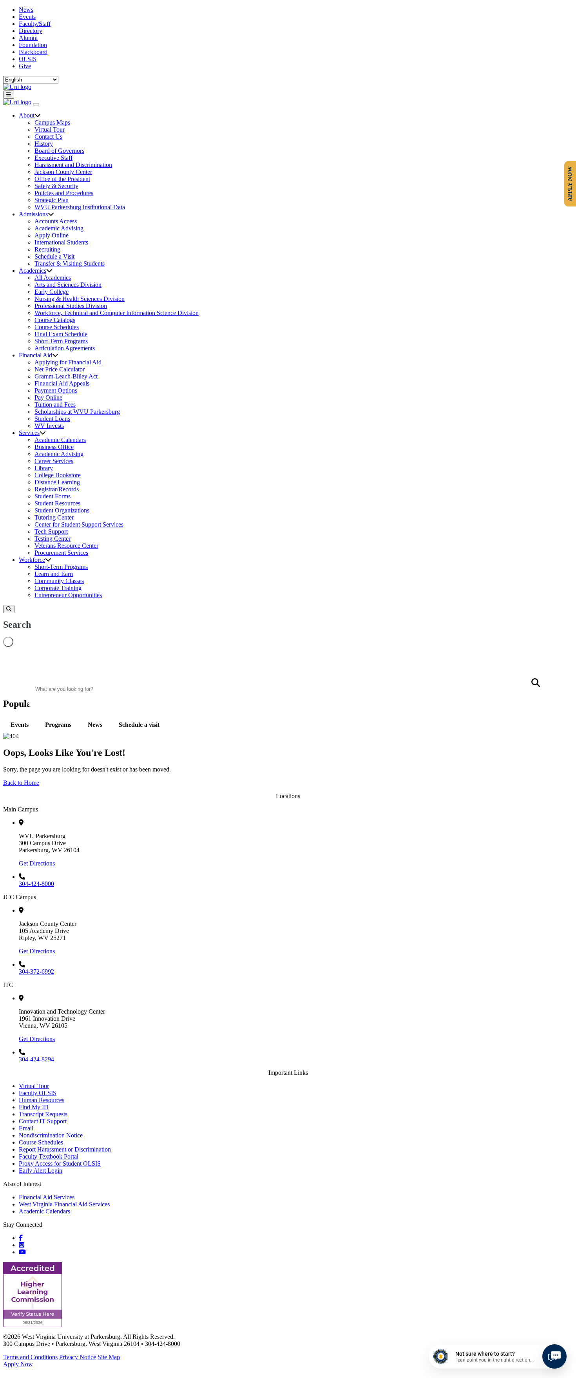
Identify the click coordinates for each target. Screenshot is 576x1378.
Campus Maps (52, 122)
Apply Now (18, 1364)
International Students (61, 242)
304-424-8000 (36, 883)
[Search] (8, 609)
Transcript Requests (43, 1114)
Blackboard (33, 52)
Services (29, 432)
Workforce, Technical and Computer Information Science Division (116, 313)
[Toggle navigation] (8, 95)
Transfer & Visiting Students (69, 263)
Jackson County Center (63, 171)
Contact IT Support (43, 1121)
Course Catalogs (54, 320)
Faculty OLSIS (37, 1093)
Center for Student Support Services (78, 524)
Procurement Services (61, 552)
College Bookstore (57, 475)
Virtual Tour (49, 129)
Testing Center (52, 538)
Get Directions (37, 863)
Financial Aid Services (46, 1197)
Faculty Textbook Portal (48, 1156)
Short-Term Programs (61, 341)
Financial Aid (35, 355)
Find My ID (34, 1107)
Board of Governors (59, 150)
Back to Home (21, 782)
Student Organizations (61, 510)
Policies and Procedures (63, 193)
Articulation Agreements (64, 348)
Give (25, 66)
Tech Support (51, 531)
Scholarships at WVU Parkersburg (77, 411)
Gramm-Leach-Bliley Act (66, 376)
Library (43, 468)
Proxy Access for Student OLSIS (60, 1163)
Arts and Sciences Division (67, 284)
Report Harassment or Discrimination (65, 1149)
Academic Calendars (60, 439)
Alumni (28, 37)
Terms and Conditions (30, 1357)
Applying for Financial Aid (67, 362)
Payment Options (55, 390)
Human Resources (41, 1100)
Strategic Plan (51, 200)
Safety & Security (56, 186)
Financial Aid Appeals (61, 383)
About (26, 115)
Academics (32, 270)
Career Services (53, 461)
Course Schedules (56, 327)
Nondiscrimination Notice (51, 1135)
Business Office (54, 447)
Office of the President (62, 179)
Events (27, 16)
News (26, 9)
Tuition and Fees (55, 404)
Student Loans (52, 418)
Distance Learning (57, 482)
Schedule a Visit (54, 256)
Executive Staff (53, 157)
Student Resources (57, 503)
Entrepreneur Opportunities (68, 595)
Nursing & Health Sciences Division (79, 298)
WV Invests (49, 425)
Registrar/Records (56, 489)
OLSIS (27, 59)
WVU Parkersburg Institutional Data (79, 207)
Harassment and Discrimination (73, 164)
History (43, 143)
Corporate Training (58, 588)
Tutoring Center (54, 517)
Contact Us (48, 136)
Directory (30, 30)
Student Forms (52, 496)
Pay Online (48, 397)
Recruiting (47, 249)
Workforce (32, 559)
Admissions (33, 214)
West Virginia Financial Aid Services (64, 1204)
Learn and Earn (53, 573)
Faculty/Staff (35, 23)
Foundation (33, 45)
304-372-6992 (36, 971)
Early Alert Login (40, 1170)
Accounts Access (55, 221)
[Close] (36, 104)
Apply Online (51, 235)
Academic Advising (58, 228)
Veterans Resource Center (66, 545)
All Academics (52, 277)
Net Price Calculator (59, 369)
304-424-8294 (36, 1059)
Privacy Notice (77, 1357)
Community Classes (59, 581)
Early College (51, 291)
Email (26, 1128)
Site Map (109, 1357)
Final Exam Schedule (60, 334)
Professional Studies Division (70, 305)
